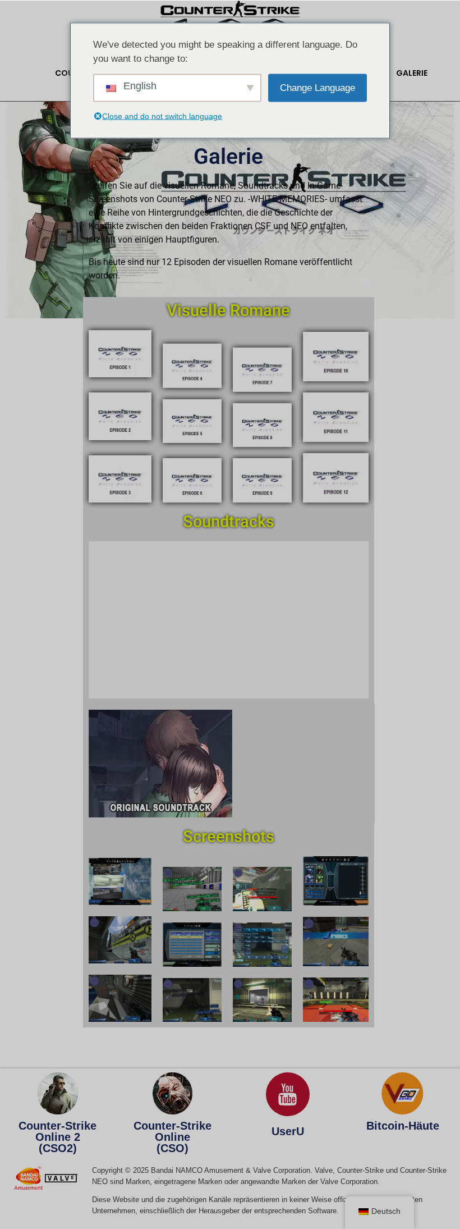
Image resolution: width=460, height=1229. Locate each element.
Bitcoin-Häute (402, 1126)
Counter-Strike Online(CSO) (172, 1137)
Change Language (317, 87)
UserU (288, 1131)
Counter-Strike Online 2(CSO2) (57, 1137)
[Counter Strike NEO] (230, 16)
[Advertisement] (231, 621)
